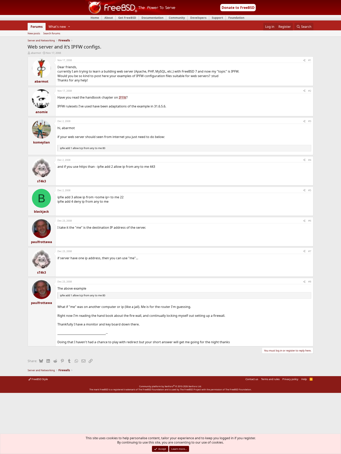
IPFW (122, 97)
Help (304, 379)
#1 (309, 60)
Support (217, 18)
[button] (69, 26)
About (108, 18)
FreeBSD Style (39, 379)
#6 (309, 220)
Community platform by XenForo (170, 386)
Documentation (152, 18)
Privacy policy (290, 379)
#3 (309, 121)
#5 (309, 190)
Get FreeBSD (127, 18)
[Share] (304, 60)
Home (95, 18)
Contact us (251, 379)
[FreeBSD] (130, 13)
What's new (57, 26)
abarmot (36, 53)
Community (177, 18)
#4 (309, 160)
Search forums (51, 33)
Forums (37, 26)
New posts (34, 33)
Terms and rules (270, 379)
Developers (198, 18)
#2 (309, 90)
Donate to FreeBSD (238, 7)
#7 (309, 251)
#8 (309, 281)
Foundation (236, 18)
